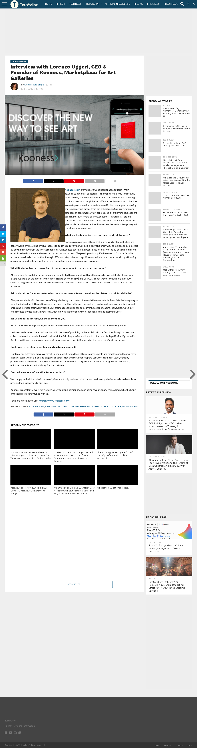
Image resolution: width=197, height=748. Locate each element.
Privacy (179, 745)
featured (62, 407)
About (158, 745)
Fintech (60, 4)
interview (85, 407)
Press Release (172, 4)
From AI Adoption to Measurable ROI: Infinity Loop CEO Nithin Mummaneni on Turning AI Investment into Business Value (30, 455)
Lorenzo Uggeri (112, 407)
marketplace (130, 407)
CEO (53, 407)
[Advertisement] (98, 31)
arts (47, 407)
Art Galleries (36, 407)
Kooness (97, 407)
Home (48, 4)
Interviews (153, 4)
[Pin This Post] (74, 180)
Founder (73, 407)
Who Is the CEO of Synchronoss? (113, 488)
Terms (189, 745)
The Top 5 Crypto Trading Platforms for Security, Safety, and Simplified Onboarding (116, 455)
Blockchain (93, 4)
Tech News (75, 4)
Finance (138, 4)
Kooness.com (72, 189)
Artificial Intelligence (117, 4)
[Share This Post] (54, 180)
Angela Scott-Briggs (34, 84)
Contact (168, 745)
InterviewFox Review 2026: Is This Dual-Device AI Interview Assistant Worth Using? (29, 491)
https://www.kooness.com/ (54, 400)
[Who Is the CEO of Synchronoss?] (117, 477)
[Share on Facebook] (33, 180)
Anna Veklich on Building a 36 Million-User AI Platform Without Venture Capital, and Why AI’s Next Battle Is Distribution (74, 491)
